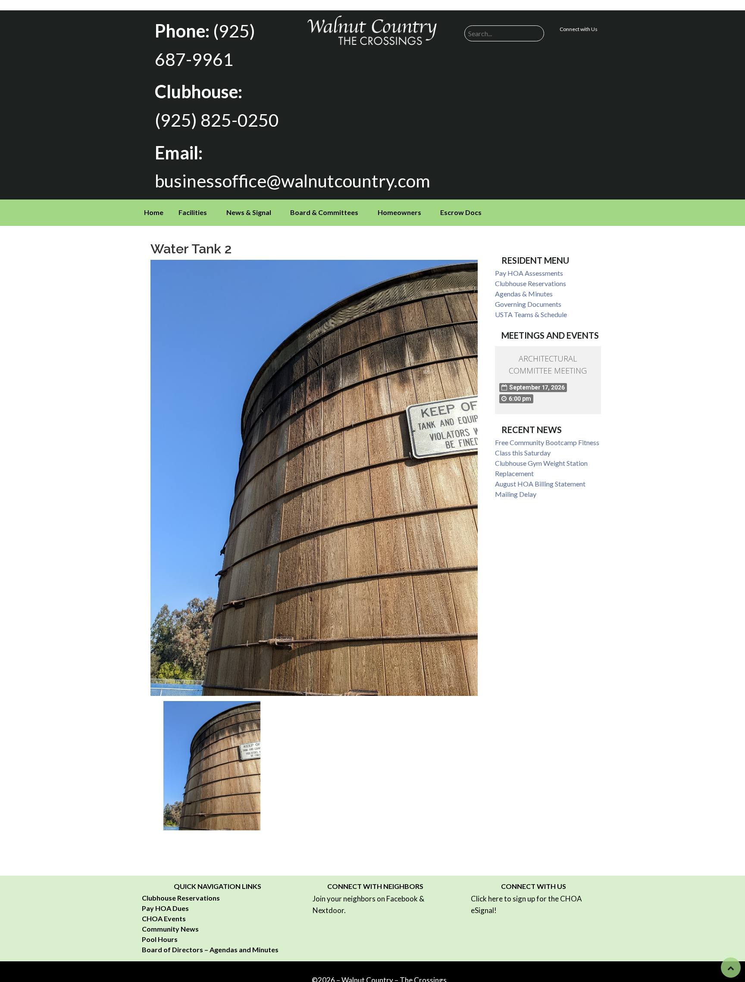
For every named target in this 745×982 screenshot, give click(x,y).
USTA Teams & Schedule (531, 314)
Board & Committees (324, 212)
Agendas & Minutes (524, 294)
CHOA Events (164, 918)
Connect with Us (579, 29)
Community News (170, 929)
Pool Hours (160, 939)
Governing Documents (528, 304)
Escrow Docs (461, 212)
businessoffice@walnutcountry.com (292, 180)
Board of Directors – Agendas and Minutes (210, 949)
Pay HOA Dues (165, 908)
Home (153, 212)
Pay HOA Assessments (529, 273)
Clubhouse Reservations (530, 283)
